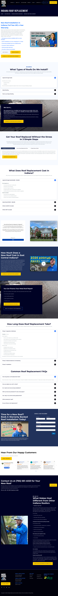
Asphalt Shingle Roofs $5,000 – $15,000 (11, 180)
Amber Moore (48, 461)
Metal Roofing (5, 90)
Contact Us (38, 2)
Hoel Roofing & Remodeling (8, 462)
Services (12, 2)
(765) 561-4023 (23, 481)
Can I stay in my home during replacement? (12, 395)
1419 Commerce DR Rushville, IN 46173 (18, 576)
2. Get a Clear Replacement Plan (22, 148)
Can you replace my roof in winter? (10, 384)
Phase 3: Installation (6, 364)
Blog (33, 2)
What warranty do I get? (7, 399)
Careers (31, 576)
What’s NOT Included (7, 209)
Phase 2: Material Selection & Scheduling (11, 360)
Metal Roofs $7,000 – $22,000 (8, 202)
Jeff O (20, 461)
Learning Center (39, 578)
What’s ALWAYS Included (8, 205)
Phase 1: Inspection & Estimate (9, 331)
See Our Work (23, 2)
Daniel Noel (34, 461)
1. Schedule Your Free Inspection (8, 148)
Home (2, 13)
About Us (17, 2)
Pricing (29, 2)
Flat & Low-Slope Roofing (8, 93)
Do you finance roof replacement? (9, 403)
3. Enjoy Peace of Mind (35, 148)
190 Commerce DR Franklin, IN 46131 (18, 580)
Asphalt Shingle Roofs (7, 77)
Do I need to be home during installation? (11, 387)
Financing (31, 578)
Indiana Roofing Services (17, 13)
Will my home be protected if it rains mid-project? (13, 391)
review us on (6, 467)
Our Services (7, 13)
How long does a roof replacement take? (11, 376)
